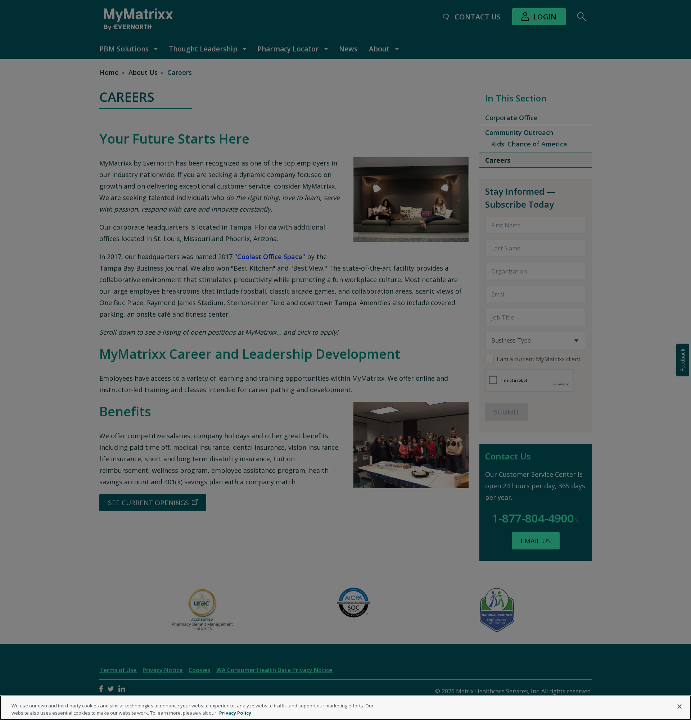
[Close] (679, 707)
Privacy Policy (235, 712)
